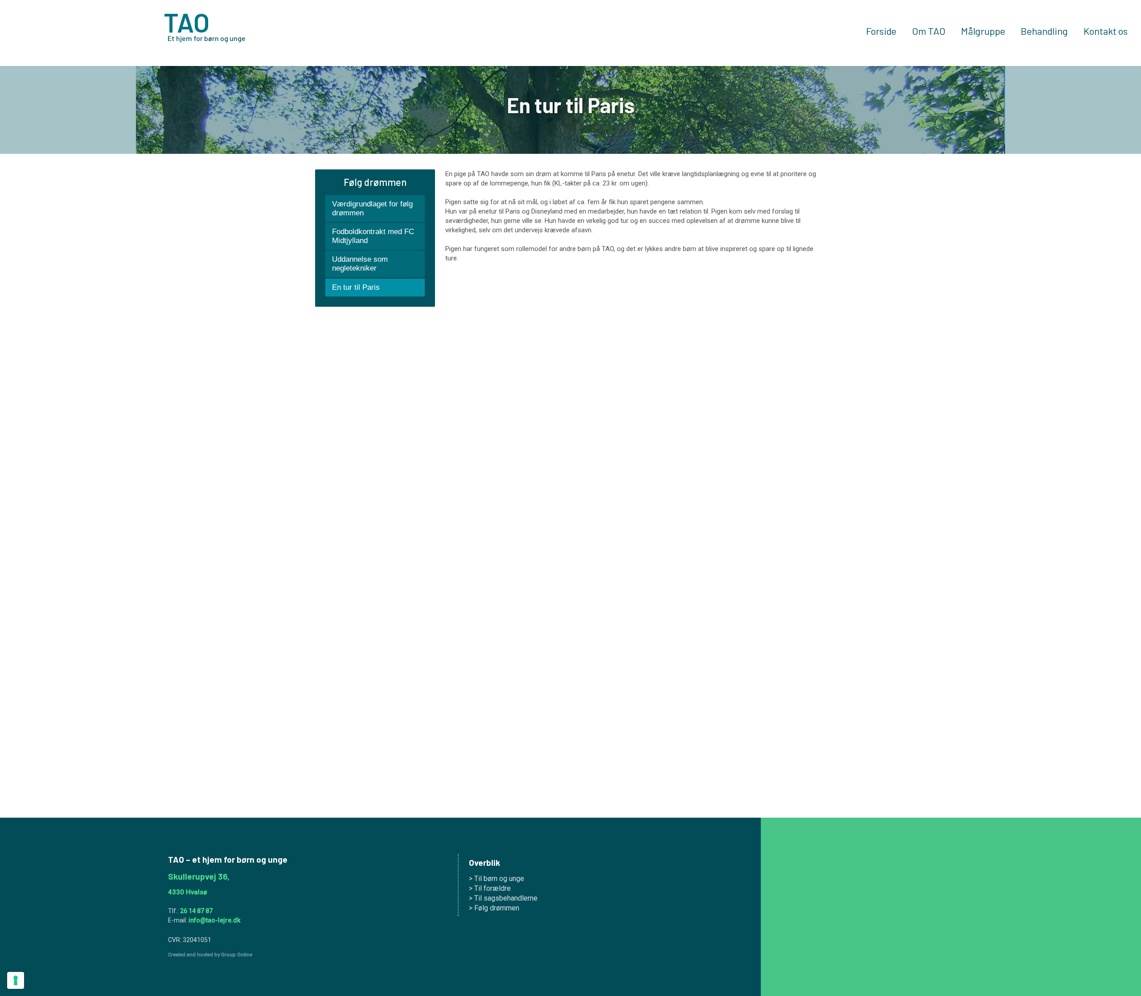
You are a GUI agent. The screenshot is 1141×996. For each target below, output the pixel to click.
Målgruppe (983, 31)
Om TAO (928, 31)
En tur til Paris (356, 287)
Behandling (1044, 31)
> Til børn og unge (496, 878)
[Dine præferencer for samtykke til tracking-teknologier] (15, 980)
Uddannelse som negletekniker (360, 263)
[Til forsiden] (79, 32)
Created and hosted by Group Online (210, 955)
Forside (881, 31)
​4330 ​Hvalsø (187, 892)
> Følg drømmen (494, 908)
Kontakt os (1106, 31)
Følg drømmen (375, 182)
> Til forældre (490, 888)
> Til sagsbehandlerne (503, 898)
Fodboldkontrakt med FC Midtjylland (373, 236)
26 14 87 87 (196, 910)
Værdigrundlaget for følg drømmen (372, 208)
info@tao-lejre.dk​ (214, 920)
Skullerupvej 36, (199, 876)
